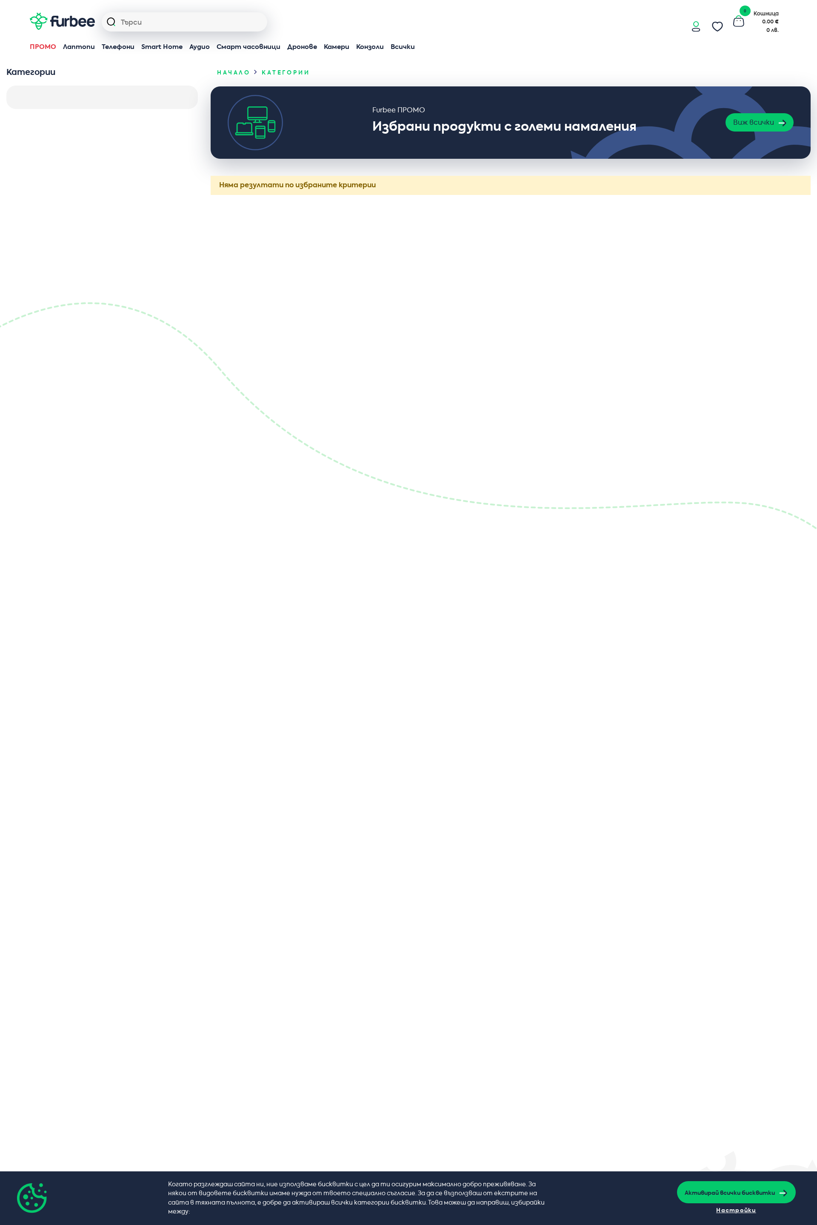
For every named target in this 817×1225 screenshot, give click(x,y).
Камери (336, 47)
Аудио (199, 47)
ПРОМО (43, 47)
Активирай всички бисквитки (730, 1193)
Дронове (302, 47)
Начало (234, 73)
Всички (403, 47)
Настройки (736, 1210)
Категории (286, 73)
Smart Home (162, 47)
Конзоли (370, 47)
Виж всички (753, 122)
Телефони (118, 47)
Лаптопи (79, 47)
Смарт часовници (248, 47)
